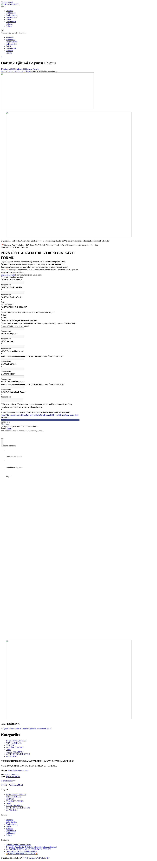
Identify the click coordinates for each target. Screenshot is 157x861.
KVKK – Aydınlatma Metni (12, 785)
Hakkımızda (10, 13)
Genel (8, 750)
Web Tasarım (30, 858)
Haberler (9, 24)
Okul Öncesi (11, 22)
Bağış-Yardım (11, 17)
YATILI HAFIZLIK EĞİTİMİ (19, 71)
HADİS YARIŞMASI (14, 752)
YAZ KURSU (11, 756)
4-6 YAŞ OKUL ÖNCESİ (16, 741)
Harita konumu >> (8, 781)
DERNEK (10, 745)
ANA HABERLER (13, 743)
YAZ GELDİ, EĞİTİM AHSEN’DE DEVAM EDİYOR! (28, 849)
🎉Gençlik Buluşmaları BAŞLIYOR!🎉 (22, 854)
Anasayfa (9, 11)
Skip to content (7, 2)
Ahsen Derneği (33, 69)
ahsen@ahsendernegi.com (18, 770)
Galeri (8, 19)
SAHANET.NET (43, 858)
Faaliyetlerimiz (11, 15)
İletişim (9, 26)
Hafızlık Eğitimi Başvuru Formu (18, 845)
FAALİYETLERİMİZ (15, 747)
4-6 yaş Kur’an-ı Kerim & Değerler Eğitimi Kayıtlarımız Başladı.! (26, 729)
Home (3, 71)
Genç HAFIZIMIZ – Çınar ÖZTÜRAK (21, 851)
